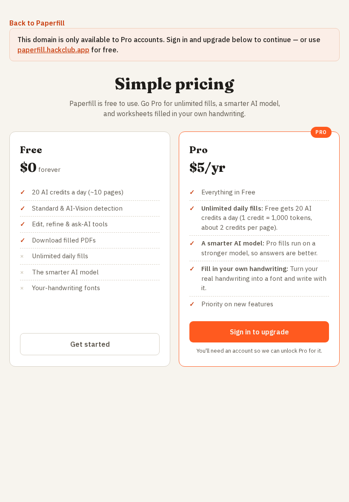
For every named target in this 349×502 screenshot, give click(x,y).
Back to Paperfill (37, 23)
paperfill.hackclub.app (53, 50)
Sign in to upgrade (259, 332)
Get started (90, 344)
